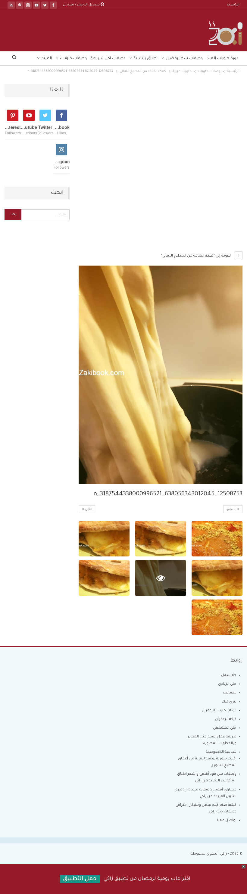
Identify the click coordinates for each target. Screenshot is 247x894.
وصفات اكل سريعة (108, 58)
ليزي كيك (229, 702)
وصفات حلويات (73, 58)
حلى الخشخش (224, 728)
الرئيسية (233, 5)
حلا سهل (228, 676)
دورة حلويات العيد (222, 58)
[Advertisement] (160, 128)
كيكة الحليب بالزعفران (219, 711)
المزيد (46, 58)
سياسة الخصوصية (221, 752)
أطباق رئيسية (146, 58)
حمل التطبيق (80, 879)
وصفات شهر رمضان (184, 58)
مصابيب (229, 693)
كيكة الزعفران (225, 719)
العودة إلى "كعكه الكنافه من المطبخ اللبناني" (197, 256)
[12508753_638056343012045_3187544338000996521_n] (217, 539)
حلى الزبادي (227, 684)
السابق (231, 509)
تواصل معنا (226, 821)
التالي (88, 509)
